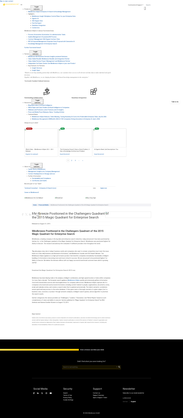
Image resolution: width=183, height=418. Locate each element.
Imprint (65, 393)
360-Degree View (37, 21)
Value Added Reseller (48, 59)
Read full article (65, 154)
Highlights (31, 14)
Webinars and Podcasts (46, 110)
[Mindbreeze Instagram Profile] (46, 393)
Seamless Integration (39, 25)
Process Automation (46, 34)
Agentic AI (35, 18)
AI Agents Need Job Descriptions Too (106, 149)
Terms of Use (67, 395)
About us (27, 166)
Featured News (33, 114)
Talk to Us (174, 102)
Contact (41, 174)
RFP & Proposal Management (51, 41)
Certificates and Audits (39, 181)
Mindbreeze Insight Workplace (53, 16)
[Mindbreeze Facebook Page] (34, 393)
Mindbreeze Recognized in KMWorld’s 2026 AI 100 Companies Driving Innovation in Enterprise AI (66, 119)
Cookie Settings (68, 400)
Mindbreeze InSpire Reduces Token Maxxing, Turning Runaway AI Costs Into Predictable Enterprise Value (69, 117)
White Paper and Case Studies (48, 107)
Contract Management (44, 39)
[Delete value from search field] (117, 367)
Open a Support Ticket (100, 397)
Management (44, 171)
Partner (26, 54)
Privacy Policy (67, 397)
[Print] (37, 214)
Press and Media (46, 112)
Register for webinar (32, 154)
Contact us (96, 393)
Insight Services (37, 68)
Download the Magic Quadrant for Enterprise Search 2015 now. (53, 270)
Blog (40, 105)
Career (36, 169)
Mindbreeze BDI (47, 56)
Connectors (36, 28)
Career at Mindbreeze (31, 192)
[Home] (11, 102)
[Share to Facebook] (23, 214)
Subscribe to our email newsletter (133, 393)
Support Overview (98, 395)
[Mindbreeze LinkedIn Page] (37, 393)
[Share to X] (26, 214)
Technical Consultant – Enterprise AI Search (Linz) (40, 188)
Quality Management (42, 37)
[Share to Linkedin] (30, 214)
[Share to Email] (34, 214)
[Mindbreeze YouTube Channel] (50, 393)
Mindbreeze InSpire (49, 12)
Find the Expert (36, 23)
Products (27, 9)
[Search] (145, 8)
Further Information (34, 176)
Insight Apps (36, 70)
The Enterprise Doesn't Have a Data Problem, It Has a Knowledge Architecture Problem (75, 150)
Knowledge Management (42, 44)
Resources (28, 102)
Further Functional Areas (32, 47)
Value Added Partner (49, 61)
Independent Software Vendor (51, 63)
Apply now (103, 188)
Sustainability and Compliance (41, 178)
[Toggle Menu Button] (21, 4)
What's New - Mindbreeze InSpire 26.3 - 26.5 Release (39, 150)
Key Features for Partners (36, 66)
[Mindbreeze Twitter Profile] (42, 393)
